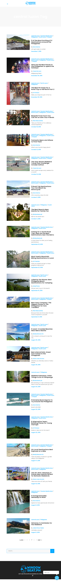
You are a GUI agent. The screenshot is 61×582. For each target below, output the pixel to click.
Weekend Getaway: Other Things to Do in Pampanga (42, 376)
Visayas (49, 37)
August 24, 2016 (35, 386)
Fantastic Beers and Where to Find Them (42, 141)
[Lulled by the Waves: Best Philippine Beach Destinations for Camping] (18, 290)
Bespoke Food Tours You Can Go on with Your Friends (42, 116)
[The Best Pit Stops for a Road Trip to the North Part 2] (18, 104)
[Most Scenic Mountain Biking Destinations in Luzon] (18, 267)
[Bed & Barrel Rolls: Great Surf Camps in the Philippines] (18, 361)
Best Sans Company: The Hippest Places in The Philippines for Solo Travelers (41, 305)
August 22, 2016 (35, 432)
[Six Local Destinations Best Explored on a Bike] (18, 456)
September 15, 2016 (36, 290)
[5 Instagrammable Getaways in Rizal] (18, 513)
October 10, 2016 (36, 174)
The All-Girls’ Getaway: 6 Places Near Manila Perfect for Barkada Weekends (42, 474)
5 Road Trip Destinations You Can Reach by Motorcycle (41, 188)
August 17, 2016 (35, 460)
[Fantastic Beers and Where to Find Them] (18, 145)
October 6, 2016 (35, 197)
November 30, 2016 (36, 75)
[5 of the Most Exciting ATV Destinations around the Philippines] (18, 49)
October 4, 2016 (36, 219)
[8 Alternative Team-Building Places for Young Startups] (18, 438)
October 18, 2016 (36, 127)
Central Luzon (35, 36)
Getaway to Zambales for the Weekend (41, 524)
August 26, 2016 (35, 364)
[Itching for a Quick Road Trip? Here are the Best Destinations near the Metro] (18, 237)
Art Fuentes (36, 261)
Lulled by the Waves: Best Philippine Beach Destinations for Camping (41, 281)
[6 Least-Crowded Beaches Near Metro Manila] (18, 340)
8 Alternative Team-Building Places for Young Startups (41, 423)
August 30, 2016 (35, 340)
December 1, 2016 (36, 51)
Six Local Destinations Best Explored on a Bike (42, 450)
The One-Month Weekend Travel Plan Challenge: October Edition (41, 163)
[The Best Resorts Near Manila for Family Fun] (18, 220)
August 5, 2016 (35, 532)
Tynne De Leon (37, 71)
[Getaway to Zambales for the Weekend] (18, 533)
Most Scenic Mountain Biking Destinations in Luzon (42, 257)
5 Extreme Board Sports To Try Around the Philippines (42, 401)
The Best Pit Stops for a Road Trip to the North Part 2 (42, 88)
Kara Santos (36, 47)
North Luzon (34, 60)
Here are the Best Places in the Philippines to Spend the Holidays (42, 66)
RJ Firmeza (36, 92)
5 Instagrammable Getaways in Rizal (39, 496)
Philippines (34, 37)
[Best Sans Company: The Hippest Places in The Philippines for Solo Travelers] (18, 307)
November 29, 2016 (36, 97)
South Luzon (42, 37)
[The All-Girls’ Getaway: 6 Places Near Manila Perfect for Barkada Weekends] (18, 480)
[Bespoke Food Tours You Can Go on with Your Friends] (18, 125)
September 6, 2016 (36, 317)
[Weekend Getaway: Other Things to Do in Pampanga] (18, 382)
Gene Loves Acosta (38, 358)
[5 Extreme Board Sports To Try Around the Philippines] (18, 405)
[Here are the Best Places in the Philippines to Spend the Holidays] (18, 72)
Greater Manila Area (47, 36)
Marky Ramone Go (38, 334)
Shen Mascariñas (38, 120)
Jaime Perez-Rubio (38, 528)
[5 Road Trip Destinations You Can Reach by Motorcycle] (18, 197)
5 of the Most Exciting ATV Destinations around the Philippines (41, 42)
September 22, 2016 (37, 267)
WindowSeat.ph (37, 214)
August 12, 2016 (35, 483)
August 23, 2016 (35, 409)
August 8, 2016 (35, 505)
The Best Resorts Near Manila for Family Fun (40, 210)
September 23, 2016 (37, 244)
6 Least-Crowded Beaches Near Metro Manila (42, 330)
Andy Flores (36, 286)
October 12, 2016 (36, 149)
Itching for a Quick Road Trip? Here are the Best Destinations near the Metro (42, 233)
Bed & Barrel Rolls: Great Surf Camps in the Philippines (41, 353)
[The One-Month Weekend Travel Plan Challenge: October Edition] (18, 170)
